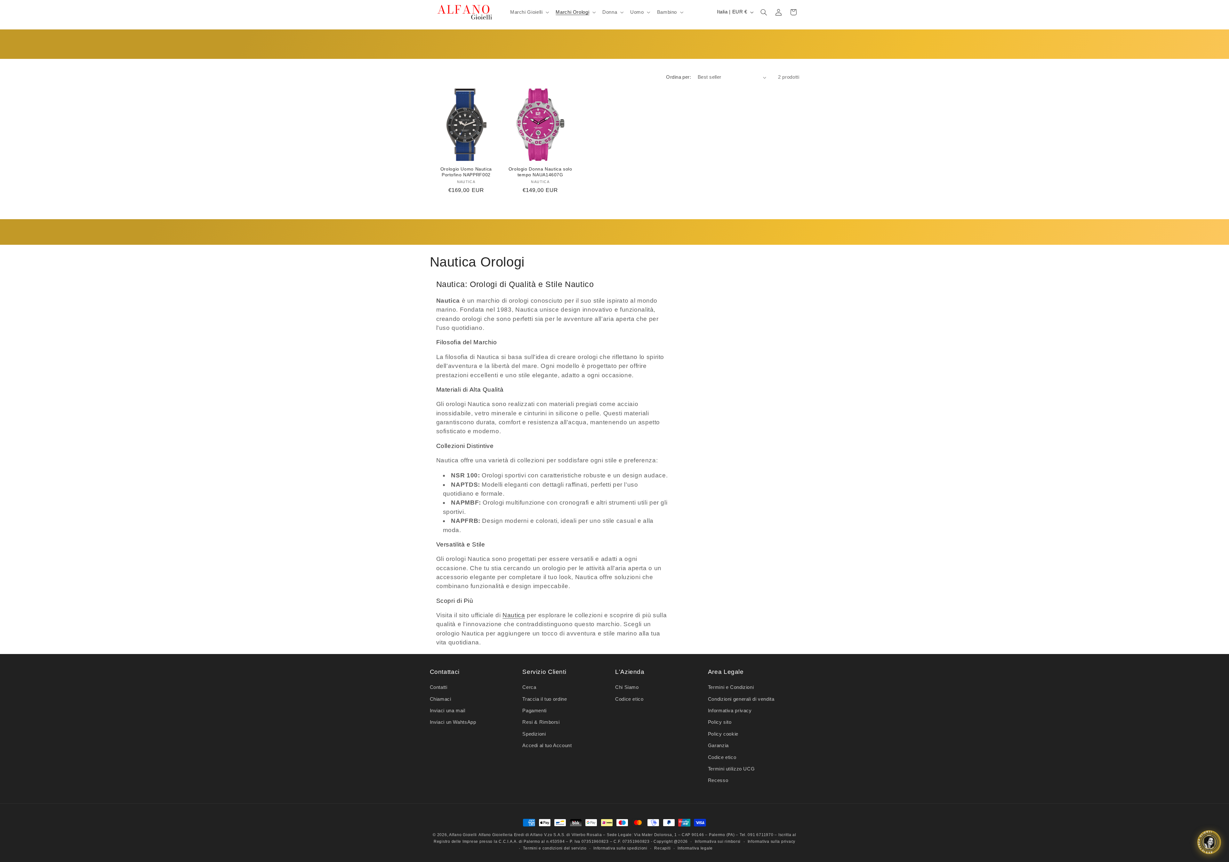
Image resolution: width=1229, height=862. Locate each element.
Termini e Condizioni (731, 687)
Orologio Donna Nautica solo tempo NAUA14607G (540, 172)
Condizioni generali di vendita (741, 699)
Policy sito (720, 722)
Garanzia (718, 745)
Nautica (513, 615)
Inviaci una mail (447, 710)
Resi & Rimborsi (540, 722)
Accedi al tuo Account (547, 745)
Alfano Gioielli (463, 835)
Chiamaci (440, 699)
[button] (528, 12)
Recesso (718, 780)
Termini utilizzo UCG (731, 768)
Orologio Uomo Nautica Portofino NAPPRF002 (466, 172)
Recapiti (662, 848)
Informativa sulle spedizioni (620, 848)
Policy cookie (723, 734)
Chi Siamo (627, 687)
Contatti (438, 687)
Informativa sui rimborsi (718, 841)
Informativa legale (695, 848)
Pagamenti (534, 710)
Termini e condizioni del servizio (554, 848)
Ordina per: (678, 77)
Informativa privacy (730, 710)
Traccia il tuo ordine (544, 699)
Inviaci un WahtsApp (453, 722)
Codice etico (629, 699)
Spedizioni (534, 734)
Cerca (529, 687)
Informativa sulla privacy (771, 841)
